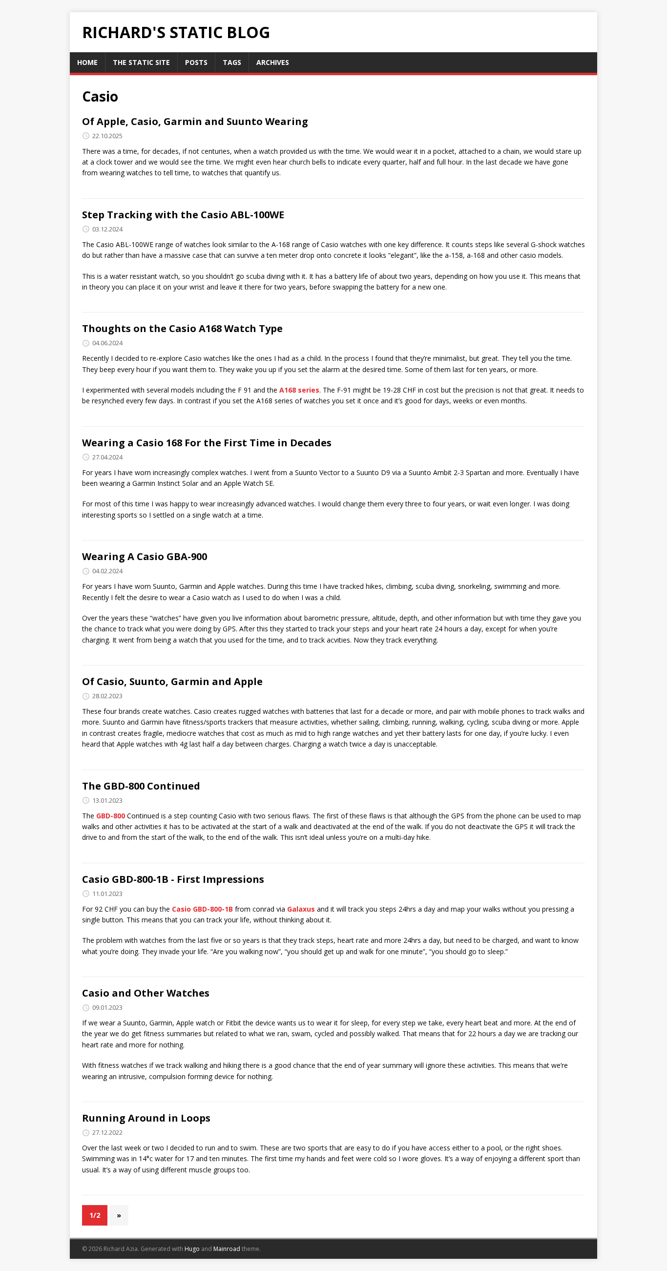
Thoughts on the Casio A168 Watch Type (182, 328)
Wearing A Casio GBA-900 (144, 556)
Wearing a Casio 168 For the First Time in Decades (207, 442)
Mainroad (226, 1249)
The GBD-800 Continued (141, 785)
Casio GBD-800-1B (202, 909)
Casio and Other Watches (145, 993)
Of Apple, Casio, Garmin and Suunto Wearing (195, 121)
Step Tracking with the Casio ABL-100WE (183, 214)
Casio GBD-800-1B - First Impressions (173, 879)
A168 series (299, 390)
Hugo (192, 1249)
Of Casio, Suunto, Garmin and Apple (172, 681)
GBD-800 (110, 815)
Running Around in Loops (146, 1118)
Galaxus (301, 909)
